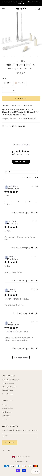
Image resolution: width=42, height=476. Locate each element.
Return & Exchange (8, 383)
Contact (4, 419)
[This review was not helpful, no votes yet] (36, 212)
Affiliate (4, 405)
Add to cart (21, 98)
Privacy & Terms (7, 394)
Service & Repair (7, 390)
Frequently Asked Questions (11, 380)
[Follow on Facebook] (3, 450)
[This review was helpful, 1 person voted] (32, 248)
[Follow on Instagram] (9, 450)
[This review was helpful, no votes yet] (32, 212)
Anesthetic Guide (7, 408)
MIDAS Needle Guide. (30, 119)
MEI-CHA (21, 61)
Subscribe (9, 443)
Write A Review (21, 162)
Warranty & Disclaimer (9, 387)
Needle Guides (7, 412)
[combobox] (29, 177)
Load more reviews (21, 357)
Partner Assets (6, 416)
